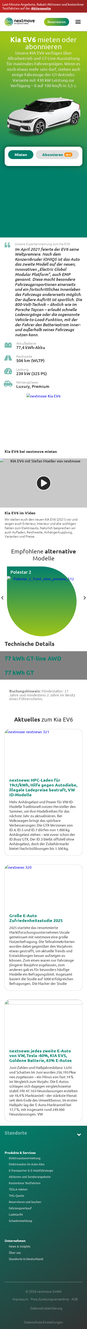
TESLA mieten (18, 1189)
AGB (74, 1299)
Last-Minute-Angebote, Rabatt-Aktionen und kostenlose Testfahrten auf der (43, 6)
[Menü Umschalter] (78, 21)
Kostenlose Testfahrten (24, 1183)
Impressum (20, 1299)
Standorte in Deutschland (26, 1259)
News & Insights (19, 1246)
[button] (43, 483)
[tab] (20, 154)
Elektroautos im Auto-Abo (27, 1164)
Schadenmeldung (20, 1221)
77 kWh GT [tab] (19, 672)
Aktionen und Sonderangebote (30, 1177)
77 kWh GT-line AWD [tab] (33, 658)
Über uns (15, 1252)
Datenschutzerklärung (46, 1308)
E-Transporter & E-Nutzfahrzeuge (31, 1170)
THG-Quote (16, 1195)
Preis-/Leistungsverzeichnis (50, 1299)
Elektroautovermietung (25, 1158)
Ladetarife (16, 1214)
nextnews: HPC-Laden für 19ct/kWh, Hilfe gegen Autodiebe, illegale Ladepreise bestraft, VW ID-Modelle (43, 787)
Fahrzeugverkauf (20, 1208)
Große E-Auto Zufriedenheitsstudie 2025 (36, 918)
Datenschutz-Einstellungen (43, 1322)
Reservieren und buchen (25, 1202)
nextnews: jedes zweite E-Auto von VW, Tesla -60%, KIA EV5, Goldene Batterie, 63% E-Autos (40, 1055)
